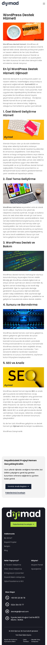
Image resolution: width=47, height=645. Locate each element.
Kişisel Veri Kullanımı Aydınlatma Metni (10, 640)
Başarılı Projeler (10, 542)
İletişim (7, 546)
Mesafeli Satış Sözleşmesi (35, 640)
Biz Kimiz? (8, 538)
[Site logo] (10, 3)
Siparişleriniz (36, 569)
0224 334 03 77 (17, 605)
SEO (33, 391)
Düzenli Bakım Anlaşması (14, 577)
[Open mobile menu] (44, 3)
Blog (6, 550)
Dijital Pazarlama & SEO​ (14, 581)
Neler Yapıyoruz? (11, 560)
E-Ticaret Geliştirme (12, 565)
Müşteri (34, 560)
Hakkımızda (9, 534)
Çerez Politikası (26, 640)
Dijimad (16, 426)
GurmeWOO (30, 84)
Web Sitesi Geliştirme (13, 569)
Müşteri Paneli (37, 565)
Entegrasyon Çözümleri (14, 573)
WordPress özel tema (12, 207)
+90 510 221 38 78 (18, 598)
